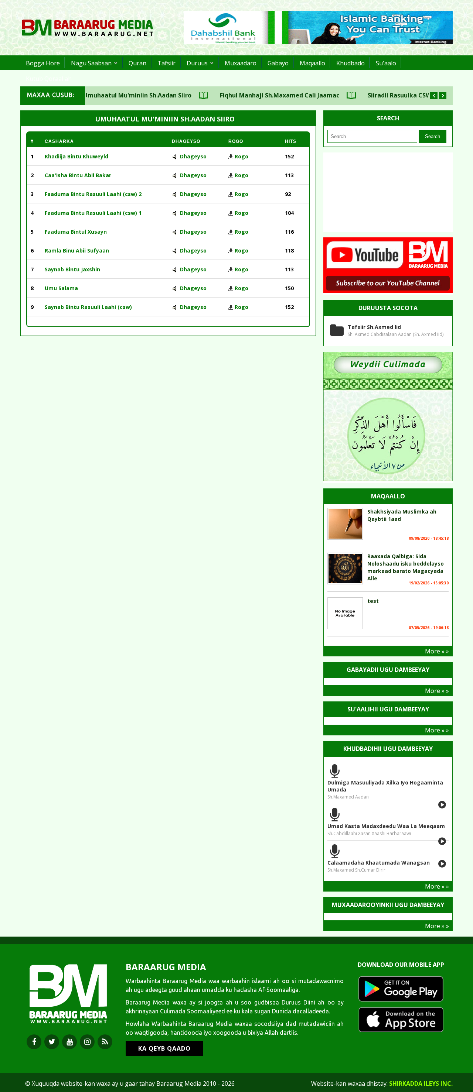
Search (432, 136)
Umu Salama (61, 288)
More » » (437, 651)
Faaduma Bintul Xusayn (76, 231)
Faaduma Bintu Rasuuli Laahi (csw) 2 (93, 194)
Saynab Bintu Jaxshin (72, 269)
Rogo (241, 156)
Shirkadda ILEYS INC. (421, 1083)
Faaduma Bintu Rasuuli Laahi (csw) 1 (93, 212)
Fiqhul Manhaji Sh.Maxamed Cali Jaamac (262, 95)
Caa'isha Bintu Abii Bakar (78, 175)
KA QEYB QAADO (164, 1048)
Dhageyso (193, 156)
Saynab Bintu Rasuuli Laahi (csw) (88, 306)
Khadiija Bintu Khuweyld (76, 156)
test (373, 600)
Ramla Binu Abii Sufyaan (77, 250)
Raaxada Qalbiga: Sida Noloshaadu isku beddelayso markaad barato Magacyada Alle (405, 567)
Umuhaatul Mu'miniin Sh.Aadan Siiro (120, 95)
